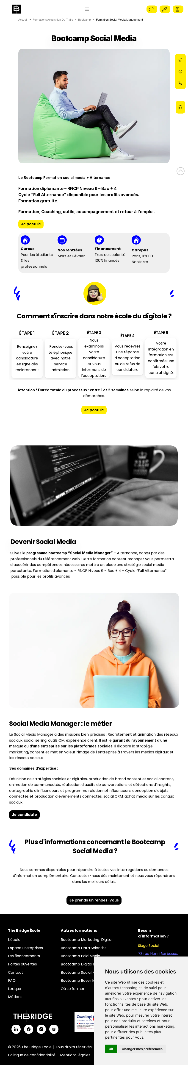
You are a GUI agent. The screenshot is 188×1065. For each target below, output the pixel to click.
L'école (14, 939)
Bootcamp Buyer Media (82, 980)
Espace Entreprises (25, 948)
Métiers (15, 996)
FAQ (12, 980)
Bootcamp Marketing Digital (86, 939)
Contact (15, 972)
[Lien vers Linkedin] (16, 1029)
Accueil (23, 19)
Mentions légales (75, 1055)
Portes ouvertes (22, 964)
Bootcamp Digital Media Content (90, 964)
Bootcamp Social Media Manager (90, 972)
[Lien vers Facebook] (28, 1029)
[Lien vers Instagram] (41, 1029)
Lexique (14, 988)
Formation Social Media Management (119, 19)
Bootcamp (84, 19)
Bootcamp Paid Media (80, 956)
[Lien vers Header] (181, 171)
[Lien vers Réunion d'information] (180, 71)
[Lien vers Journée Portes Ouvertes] (180, 60)
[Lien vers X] (53, 1029)
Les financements (24, 956)
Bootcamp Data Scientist (83, 948)
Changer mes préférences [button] (142, 1049)
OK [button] (111, 1049)
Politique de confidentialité (31, 1055)
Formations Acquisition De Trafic (53, 19)
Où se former (73, 988)
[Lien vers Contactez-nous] (180, 83)
